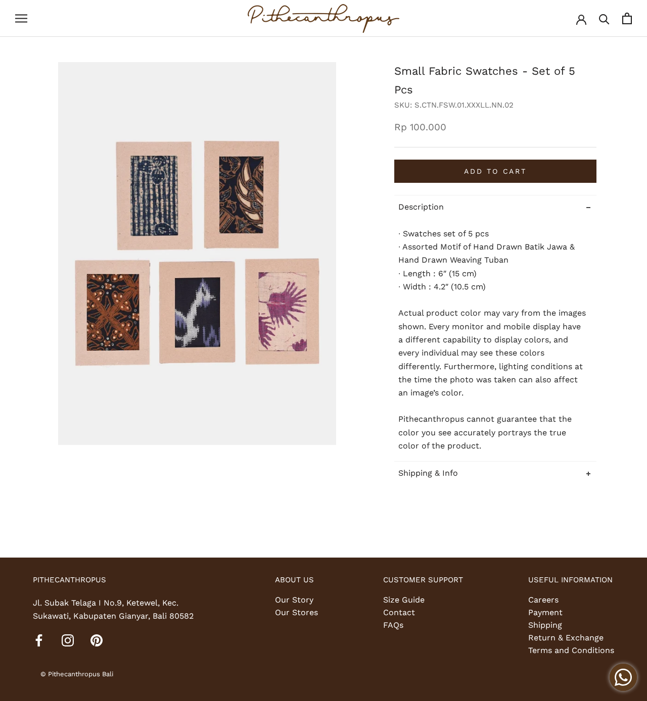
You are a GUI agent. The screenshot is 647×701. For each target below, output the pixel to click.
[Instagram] (68, 639)
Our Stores (296, 612)
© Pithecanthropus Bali (76, 674)
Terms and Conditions (571, 650)
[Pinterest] (96, 639)
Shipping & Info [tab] (428, 472)
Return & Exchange (566, 637)
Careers (543, 599)
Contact (399, 612)
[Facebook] (39, 639)
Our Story (294, 599)
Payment (545, 612)
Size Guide (404, 599)
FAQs (393, 625)
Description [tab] (421, 207)
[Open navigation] (21, 18)
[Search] (604, 18)
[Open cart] (627, 18)
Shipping (545, 625)
